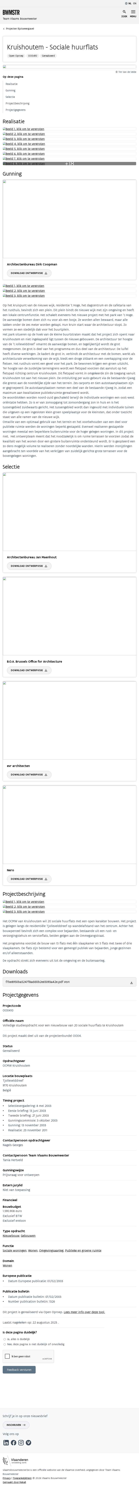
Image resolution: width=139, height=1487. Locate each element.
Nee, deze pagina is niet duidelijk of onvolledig (35, 1344)
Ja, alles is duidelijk (18, 1339)
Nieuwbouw (11, 1236)
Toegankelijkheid (22, 1478)
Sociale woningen (15, 1250)
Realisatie (11, 84)
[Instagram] (21, 1443)
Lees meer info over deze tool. (84, 1312)
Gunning (10, 90)
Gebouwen (28, 1236)
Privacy (7, 1478)
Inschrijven (14, 1424)
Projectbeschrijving (17, 103)
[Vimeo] (28, 1443)
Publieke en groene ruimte (83, 1250)
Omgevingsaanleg (51, 1250)
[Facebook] (13, 1443)
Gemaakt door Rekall (14, 1482)
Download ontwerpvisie (27, 273)
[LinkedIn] (6, 1443)
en (134, 3)
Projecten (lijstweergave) (20, 28)
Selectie (10, 97)
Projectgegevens (16, 109)
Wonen (33, 1250)
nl (130, 3)
